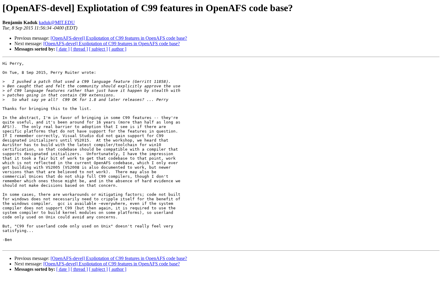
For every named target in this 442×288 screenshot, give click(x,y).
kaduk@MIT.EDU (57, 22)
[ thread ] (79, 49)
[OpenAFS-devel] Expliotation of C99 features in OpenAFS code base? (119, 38)
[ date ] (62, 49)
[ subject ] (98, 49)
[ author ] (117, 49)
